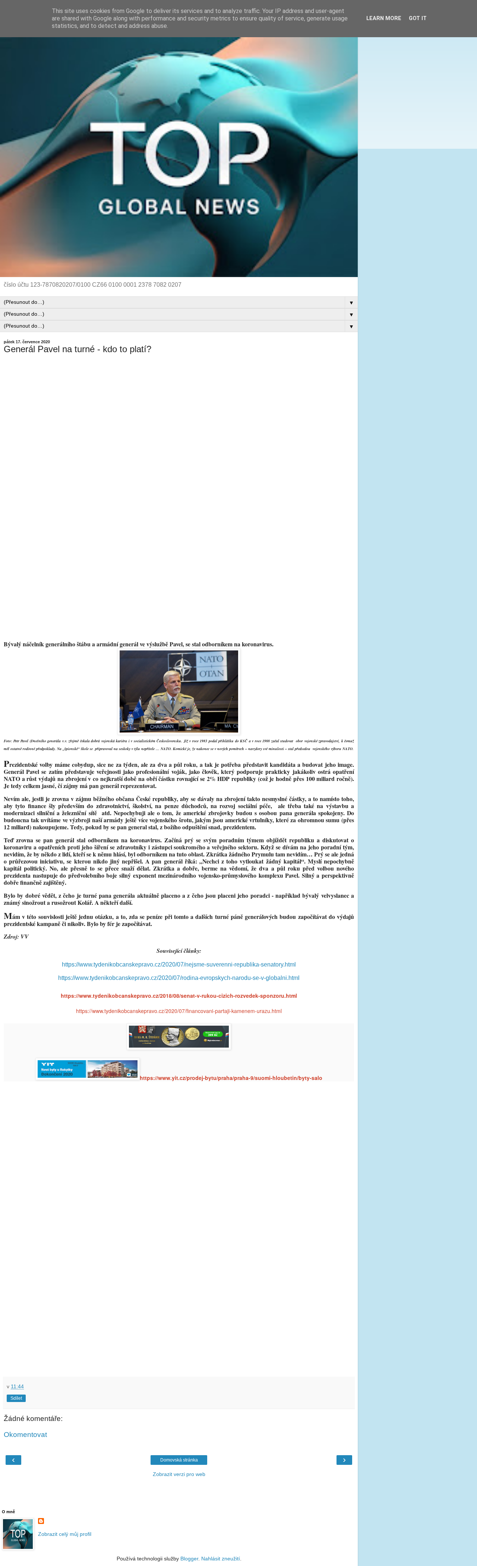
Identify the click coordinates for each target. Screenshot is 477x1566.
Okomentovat (25, 1434)
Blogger (189, 1559)
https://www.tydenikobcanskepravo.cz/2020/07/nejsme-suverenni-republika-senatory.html (179, 964)
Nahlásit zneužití (220, 1559)
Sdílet (16, 1398)
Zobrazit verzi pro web (179, 1474)
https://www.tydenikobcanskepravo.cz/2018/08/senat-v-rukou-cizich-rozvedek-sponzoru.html (179, 995)
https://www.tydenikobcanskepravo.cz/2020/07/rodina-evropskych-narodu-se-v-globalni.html (179, 978)
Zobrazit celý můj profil (64, 1534)
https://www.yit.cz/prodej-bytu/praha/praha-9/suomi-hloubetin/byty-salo (231, 1077)
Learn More (383, 18)
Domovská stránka (179, 1460)
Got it (418, 18)
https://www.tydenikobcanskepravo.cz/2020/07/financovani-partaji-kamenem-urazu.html (179, 1010)
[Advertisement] (179, 431)
